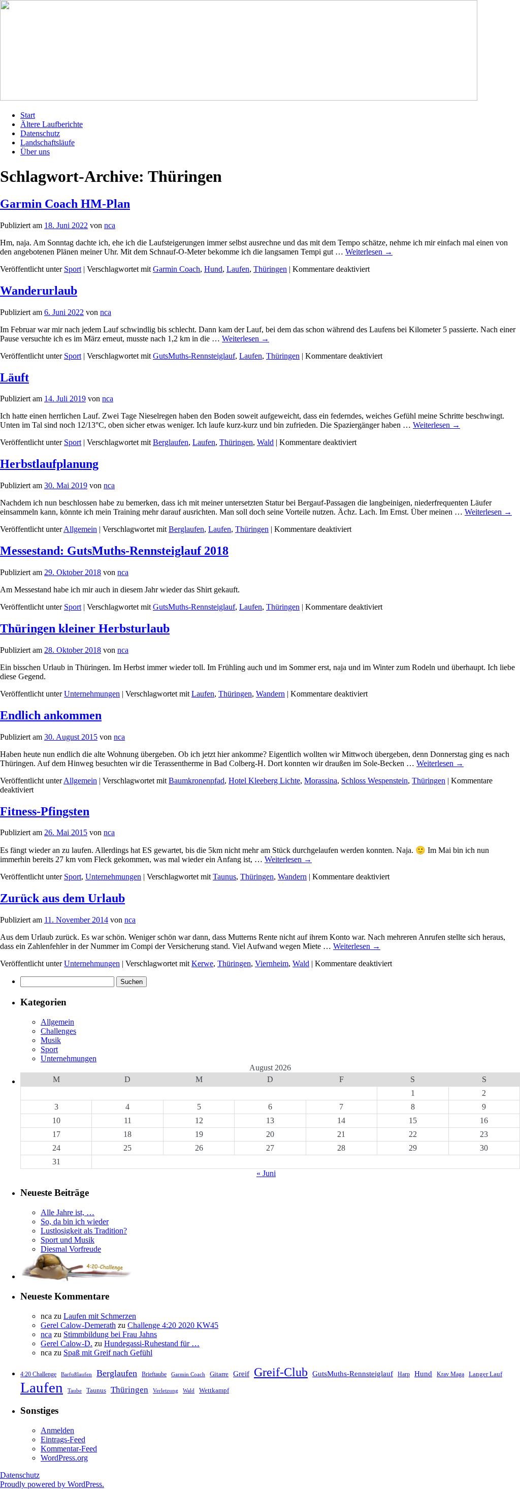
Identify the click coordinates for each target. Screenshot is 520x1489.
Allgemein (80, 529)
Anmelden (57, 1430)
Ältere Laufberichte (51, 124)
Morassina (320, 780)
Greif (241, 1374)
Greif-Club (281, 1372)
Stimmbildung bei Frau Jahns (110, 1334)
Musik (51, 1040)
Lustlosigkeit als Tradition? (84, 1230)
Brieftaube (154, 1374)
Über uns (35, 151)
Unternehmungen (92, 693)
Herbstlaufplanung (49, 463)
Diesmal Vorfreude (71, 1249)
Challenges (58, 1031)
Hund (213, 269)
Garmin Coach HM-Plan (65, 203)
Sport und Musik (67, 1239)
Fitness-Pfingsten (44, 811)
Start (27, 115)
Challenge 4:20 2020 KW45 (172, 1325)
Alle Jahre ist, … (67, 1212)
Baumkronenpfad (196, 780)
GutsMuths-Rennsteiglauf (194, 356)
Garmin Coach (176, 269)
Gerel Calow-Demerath (78, 1325)
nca (109, 225)
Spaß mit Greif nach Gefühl (107, 1352)
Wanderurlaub (38, 290)
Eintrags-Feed (63, 1439)
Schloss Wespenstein (374, 780)
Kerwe (202, 963)
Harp (404, 1374)
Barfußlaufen (76, 1374)
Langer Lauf (485, 1374)
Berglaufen (170, 442)
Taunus (224, 876)
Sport (72, 269)
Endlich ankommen (51, 715)
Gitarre (219, 1374)
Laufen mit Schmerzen (99, 1316)
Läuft (14, 377)
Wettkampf (214, 1390)
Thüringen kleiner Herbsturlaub (85, 628)
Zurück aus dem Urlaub (62, 898)
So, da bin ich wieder (75, 1221)
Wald (265, 442)
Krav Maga (450, 1374)
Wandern (270, 693)
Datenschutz (40, 133)
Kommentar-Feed (69, 1448)
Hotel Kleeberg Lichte (264, 780)
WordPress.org (64, 1457)
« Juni (266, 1173)
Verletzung (165, 1390)
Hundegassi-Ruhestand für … (152, 1343)
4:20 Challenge (38, 1374)
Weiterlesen (369, 251)
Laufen (237, 269)
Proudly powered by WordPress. (52, 1484)
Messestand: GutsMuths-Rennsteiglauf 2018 (114, 550)
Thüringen (270, 269)
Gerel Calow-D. (66, 1343)
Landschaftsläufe (47, 142)
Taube (75, 1390)
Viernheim (271, 963)
